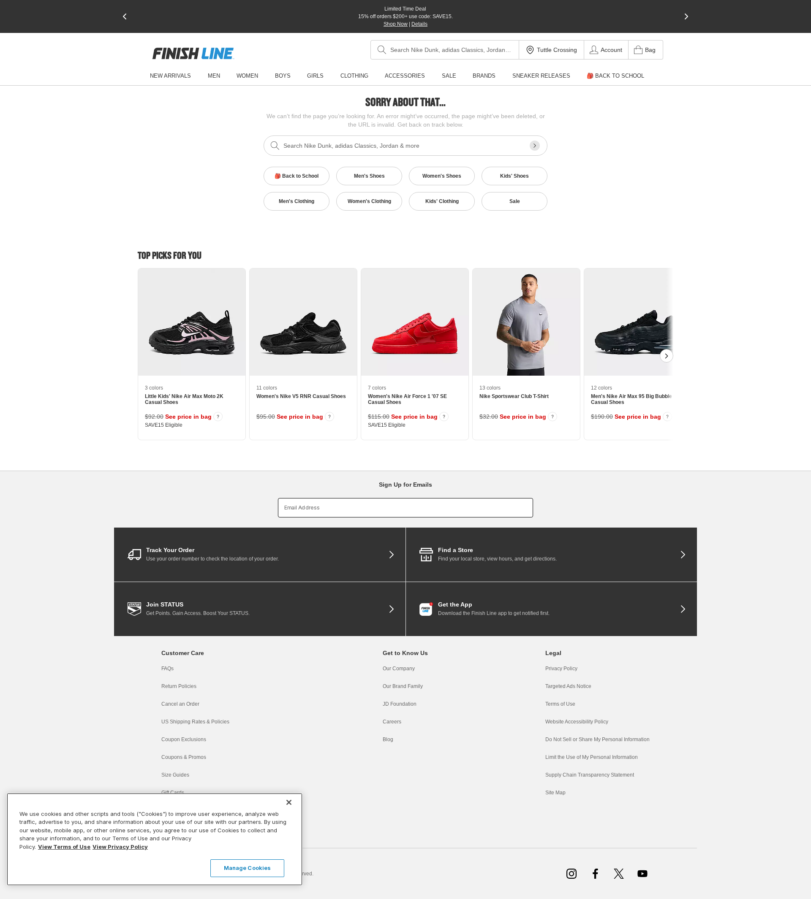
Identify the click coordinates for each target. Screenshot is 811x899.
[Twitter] (619, 874)
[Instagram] (571, 874)
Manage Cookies (247, 867)
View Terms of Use (64, 846)
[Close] (289, 802)
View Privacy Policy (120, 846)
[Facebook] (595, 874)
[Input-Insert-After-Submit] (535, 146)
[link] (193, 53)
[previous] (125, 16)
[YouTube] (642, 874)
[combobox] (444, 50)
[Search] (382, 50)
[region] (154, 839)
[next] (686, 16)
